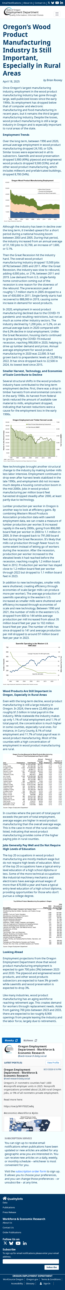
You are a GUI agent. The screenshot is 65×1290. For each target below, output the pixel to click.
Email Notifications (11, 2)
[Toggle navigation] (57, 14)
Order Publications (12, 1232)
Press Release (9, 1212)
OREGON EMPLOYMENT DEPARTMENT (32, 1275)
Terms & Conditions (51, 1279)
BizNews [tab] (29, 1040)
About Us (27, 2)
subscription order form (31, 1171)
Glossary (30, 1283)
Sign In (47, 1283)
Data (5, 1202)
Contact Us (40, 2)
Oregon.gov (32, 1279)
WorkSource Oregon (13, 1279)
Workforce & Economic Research (24, 1219)
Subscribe (9, 1249)
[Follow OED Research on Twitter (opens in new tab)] (5, 1243)
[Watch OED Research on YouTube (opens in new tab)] (18, 1243)
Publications (9, 1207)
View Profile (53, 1062)
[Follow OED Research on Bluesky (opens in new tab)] (11, 1243)
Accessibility (17, 1283)
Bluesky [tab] (10, 1040)
